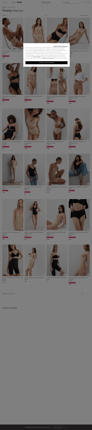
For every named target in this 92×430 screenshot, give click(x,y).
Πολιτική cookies (36, 56)
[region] (46, 55)
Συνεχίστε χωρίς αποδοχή (60, 46)
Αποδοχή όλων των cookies (46, 62)
